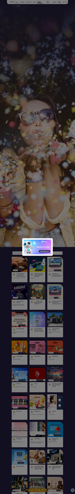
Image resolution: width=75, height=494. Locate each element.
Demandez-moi (44, 251)
